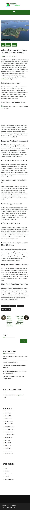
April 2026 (8, 415)
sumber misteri (5, 79)
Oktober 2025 (9, 432)
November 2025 (9, 429)
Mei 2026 (8, 413)
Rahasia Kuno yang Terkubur (10, 362)
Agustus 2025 (9, 437)
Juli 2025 (8, 440)
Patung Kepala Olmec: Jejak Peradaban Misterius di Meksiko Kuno (19, 320)
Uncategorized (9, 479)
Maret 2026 (8, 418)
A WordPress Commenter (9, 395)
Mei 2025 (8, 445)
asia (3, 45)
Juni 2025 (8, 443)
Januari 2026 (9, 424)
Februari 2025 (9, 453)
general (8, 45)
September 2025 (10, 434)
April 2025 (8, 448)
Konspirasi (8, 473)
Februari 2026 (9, 421)
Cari (5, 335)
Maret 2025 (8, 451)
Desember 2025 (9, 426)
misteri (14, 45)
